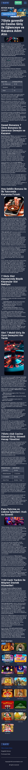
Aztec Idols (20, 721)
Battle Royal (7, 721)
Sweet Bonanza (20, 663)
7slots (8, 60)
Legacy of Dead (7, 687)
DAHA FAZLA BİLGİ (9, 14)
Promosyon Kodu (5, 754)
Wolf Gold (20, 675)
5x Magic (8, 710)
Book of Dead (20, 698)
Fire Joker (7, 698)
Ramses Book (8, 652)
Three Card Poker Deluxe (20, 710)
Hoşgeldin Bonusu (6, 751)
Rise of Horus (20, 687)
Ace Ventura (7, 733)
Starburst (8, 675)
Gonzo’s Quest (20, 652)
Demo (7, 647)
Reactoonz (7, 663)
